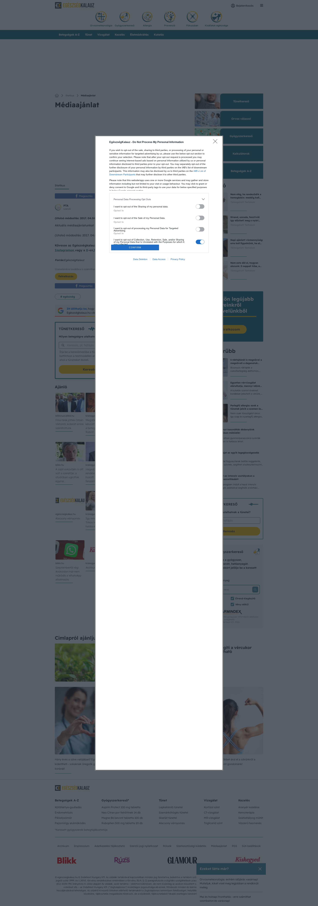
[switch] (200, 206)
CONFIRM (135, 247)
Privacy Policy (178, 259)
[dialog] (159, 453)
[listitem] (159, 199)
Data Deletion (140, 259)
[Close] (216, 142)
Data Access (159, 259)
